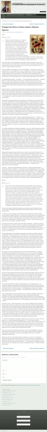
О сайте (3, 17)
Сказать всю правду (5, 397)
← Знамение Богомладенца (8, 24)
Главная (3, 14)
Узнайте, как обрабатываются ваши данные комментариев (30, 385)
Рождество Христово (19, 32)
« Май (18, 427)
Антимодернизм (28, 14)
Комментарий (5, 360)
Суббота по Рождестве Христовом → (37, 24)
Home (8, 20)
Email (4, 374)
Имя (4, 371)
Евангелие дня (11, 20)
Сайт (3, 377)
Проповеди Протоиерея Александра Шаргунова (15, 14)
